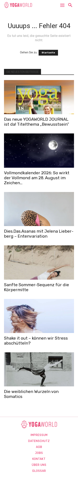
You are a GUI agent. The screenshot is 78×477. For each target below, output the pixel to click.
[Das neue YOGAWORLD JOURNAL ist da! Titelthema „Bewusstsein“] (39, 97)
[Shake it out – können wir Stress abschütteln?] (39, 316)
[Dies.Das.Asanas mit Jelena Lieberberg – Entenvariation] (39, 209)
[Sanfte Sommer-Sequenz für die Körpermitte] (39, 262)
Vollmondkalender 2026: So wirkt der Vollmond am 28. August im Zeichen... (36, 177)
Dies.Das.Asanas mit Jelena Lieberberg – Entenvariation (38, 234)
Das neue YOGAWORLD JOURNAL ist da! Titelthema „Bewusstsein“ (36, 122)
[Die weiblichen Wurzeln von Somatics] (39, 369)
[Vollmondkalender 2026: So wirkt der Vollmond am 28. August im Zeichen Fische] (39, 150)
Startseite (48, 52)
